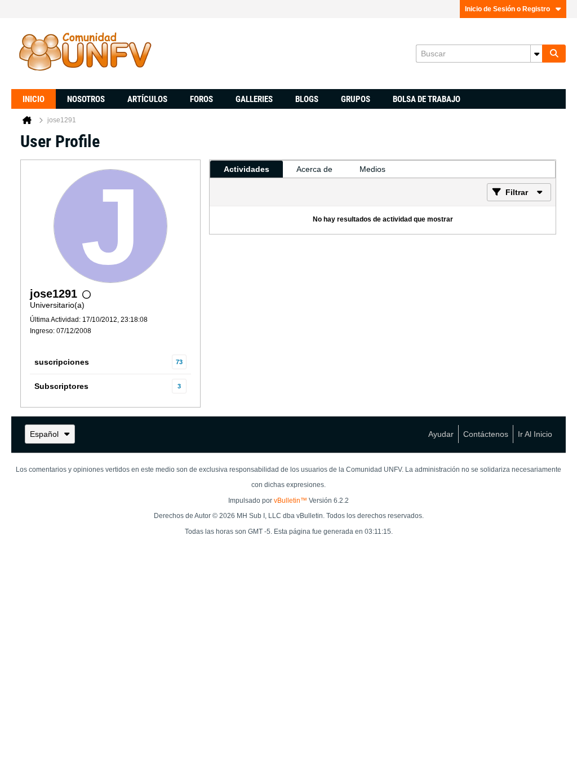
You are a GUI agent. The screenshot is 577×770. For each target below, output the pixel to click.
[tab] (246, 169)
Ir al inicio (535, 434)
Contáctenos (485, 434)
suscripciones (61, 361)
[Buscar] (554, 54)
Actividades (246, 169)
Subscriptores (61, 386)
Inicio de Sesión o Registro (507, 9)
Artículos (147, 99)
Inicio (34, 99)
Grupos (355, 99)
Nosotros (86, 99)
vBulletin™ (290, 501)
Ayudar (441, 434)
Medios (372, 169)
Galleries (254, 99)
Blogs (306, 99)
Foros (201, 99)
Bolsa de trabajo (426, 99)
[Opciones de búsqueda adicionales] (536, 54)
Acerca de (314, 169)
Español (44, 434)
